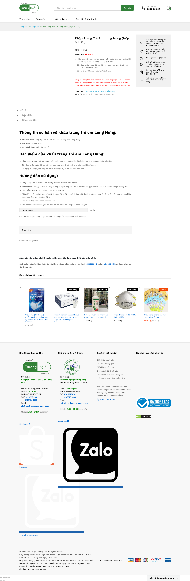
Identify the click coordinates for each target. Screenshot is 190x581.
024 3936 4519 (31, 400)
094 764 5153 (107, 399)
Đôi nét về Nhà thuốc (86, 19)
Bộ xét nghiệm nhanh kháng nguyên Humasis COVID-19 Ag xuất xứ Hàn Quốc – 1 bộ (66, 318)
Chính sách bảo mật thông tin (110, 374)
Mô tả (22, 110)
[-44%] (156, 300)
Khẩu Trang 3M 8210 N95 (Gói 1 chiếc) (125, 316)
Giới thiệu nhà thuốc (105, 360)
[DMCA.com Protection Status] (143, 416)
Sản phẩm (34, 26)
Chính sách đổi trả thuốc (107, 371)
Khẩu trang (110, 91)
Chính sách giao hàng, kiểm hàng (111, 378)
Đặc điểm (27, 115)
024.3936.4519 (109, 264)
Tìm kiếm (128, 8)
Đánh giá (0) (29, 120)
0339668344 (91, 264)
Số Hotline (151, 7)
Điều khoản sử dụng (105, 367)
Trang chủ (24, 19)
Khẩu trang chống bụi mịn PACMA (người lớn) (155, 316)
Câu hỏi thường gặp (105, 364)
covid (85, 94)
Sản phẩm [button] (41, 19)
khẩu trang (93, 94)
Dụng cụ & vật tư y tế (94, 91)
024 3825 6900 (69, 397)
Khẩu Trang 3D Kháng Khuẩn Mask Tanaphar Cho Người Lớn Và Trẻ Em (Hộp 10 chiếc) (36, 318)
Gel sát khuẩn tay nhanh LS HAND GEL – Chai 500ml (96, 316)
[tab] (75, 111)
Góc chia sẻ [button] (61, 19)
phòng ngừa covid (107, 94)
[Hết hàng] (66, 300)
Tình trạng (79, 54)
